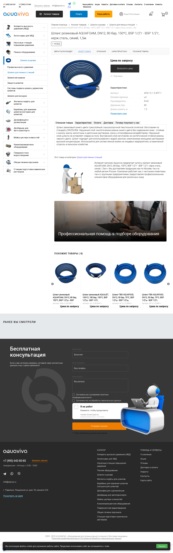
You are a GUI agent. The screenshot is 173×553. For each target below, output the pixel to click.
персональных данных (111, 400)
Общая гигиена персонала (26, 162)
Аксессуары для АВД (24, 35)
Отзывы (129, 4)
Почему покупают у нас (127, 122)
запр (168, 15)
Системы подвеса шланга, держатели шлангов (25, 89)
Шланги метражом (16, 77)
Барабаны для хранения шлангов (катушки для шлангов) (25, 112)
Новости (104, 4)
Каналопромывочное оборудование (24, 145)
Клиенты (158, 4)
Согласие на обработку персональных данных (100, 538)
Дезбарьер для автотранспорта (21, 129)
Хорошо (161, 546)
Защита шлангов (15, 83)
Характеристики (83, 122)
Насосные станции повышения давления (24, 43)
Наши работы (87, 4)
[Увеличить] (81, 79)
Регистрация (134, 14)
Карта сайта (146, 480)
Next (168, 284)
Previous (52, 284)
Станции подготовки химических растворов (29, 170)
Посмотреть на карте (13, 496)
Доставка (108, 122)
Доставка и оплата (117, 4)
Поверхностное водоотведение (21, 154)
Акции (97, 4)
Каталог (101, 450)
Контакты (138, 4)
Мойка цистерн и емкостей (26, 137)
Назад (57, 44)
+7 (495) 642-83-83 (14, 460)
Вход (126, 14)
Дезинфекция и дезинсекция (21, 121)
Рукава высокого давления (20, 67)
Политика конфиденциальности (66, 538)
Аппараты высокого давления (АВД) (23, 27)
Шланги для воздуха (17, 96)
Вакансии (87, 7)
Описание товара (64, 122)
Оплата (97, 122)
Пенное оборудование (24, 52)
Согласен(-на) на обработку (98, 400)
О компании (149, 4)
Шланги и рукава (28, 60)
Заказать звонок (42, 5)
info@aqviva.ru (58, 6)
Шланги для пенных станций (20, 72)
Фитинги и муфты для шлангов (24, 102)
